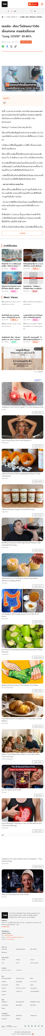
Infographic (33, 988)
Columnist (19, 970)
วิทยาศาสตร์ (19, 982)
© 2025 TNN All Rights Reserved (21, 1034)
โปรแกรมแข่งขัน (20, 1002)
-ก (8, 11)
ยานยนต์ (4, 988)
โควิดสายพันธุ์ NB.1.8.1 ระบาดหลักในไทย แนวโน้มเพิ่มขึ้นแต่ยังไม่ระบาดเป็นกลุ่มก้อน (33, 265)
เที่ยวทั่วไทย (19, 1016)
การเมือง (4, 982)
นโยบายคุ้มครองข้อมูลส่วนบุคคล (22, 1032)
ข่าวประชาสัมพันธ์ (34, 991)
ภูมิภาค (32, 985)
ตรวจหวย (4, 1019)
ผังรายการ (4, 952)
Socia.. (35, 342)
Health (32, 960)
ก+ (15, 11)
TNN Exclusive (20, 978)
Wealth (18, 960)
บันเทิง (17, 985)
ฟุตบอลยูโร (19, 1005)
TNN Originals (34, 963)
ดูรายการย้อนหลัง (20, 949)
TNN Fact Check (21, 988)
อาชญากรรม (5, 985)
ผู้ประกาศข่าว (33, 949)
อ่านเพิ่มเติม (22, 233)
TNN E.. (36, 268)
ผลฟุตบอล (4, 1002)
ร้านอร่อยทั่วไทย (6, 1016)
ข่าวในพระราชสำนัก (6, 978)
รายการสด (4, 949)
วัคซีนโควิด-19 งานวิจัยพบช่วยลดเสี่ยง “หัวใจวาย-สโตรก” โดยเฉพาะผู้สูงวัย (12, 265)
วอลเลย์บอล (5, 1005)
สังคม (31, 978)
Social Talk (33, 982)
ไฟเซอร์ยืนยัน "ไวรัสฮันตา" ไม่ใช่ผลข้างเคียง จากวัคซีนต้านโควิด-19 (33, 287)
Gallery (4, 995)
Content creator (6, 970)
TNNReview (33, 1016)
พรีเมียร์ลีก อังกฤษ (35, 1002)
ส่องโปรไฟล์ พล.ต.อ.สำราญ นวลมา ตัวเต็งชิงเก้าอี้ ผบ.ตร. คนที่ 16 (11, 316)
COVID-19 (19, 991)
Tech (3, 963)
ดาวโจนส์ (4, 991)
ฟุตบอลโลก (33, 1005)
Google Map (5, 927)
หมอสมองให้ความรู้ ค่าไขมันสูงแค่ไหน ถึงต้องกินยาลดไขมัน (32, 316)
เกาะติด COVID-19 (11, 17)
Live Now (34, 4)
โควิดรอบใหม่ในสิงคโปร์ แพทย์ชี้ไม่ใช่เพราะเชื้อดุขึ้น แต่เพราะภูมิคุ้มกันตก (11, 287)
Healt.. (13, 268)
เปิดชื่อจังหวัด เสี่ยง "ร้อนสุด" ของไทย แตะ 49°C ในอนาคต (11, 338)
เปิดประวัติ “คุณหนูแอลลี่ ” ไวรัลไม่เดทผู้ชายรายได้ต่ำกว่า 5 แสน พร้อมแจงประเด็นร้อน (32, 338)
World (34, 291)
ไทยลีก (3, 1008)
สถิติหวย (18, 1019)
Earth (14, 342)
